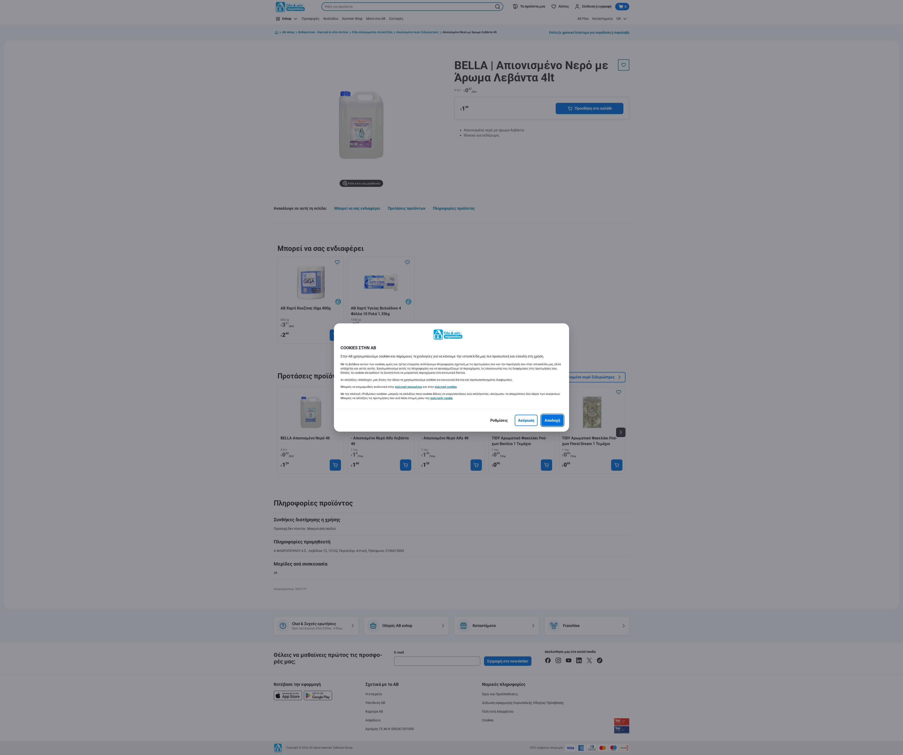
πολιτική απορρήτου (408, 387)
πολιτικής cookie (441, 398)
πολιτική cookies (446, 387)
